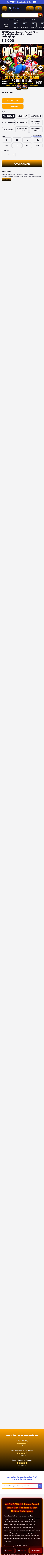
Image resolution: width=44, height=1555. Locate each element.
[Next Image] (40, 67)
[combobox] (20, 15)
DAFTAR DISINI (12, 100)
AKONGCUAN (22, 163)
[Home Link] (17, 9)
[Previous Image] (3, 67)
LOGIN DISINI (13, 106)
